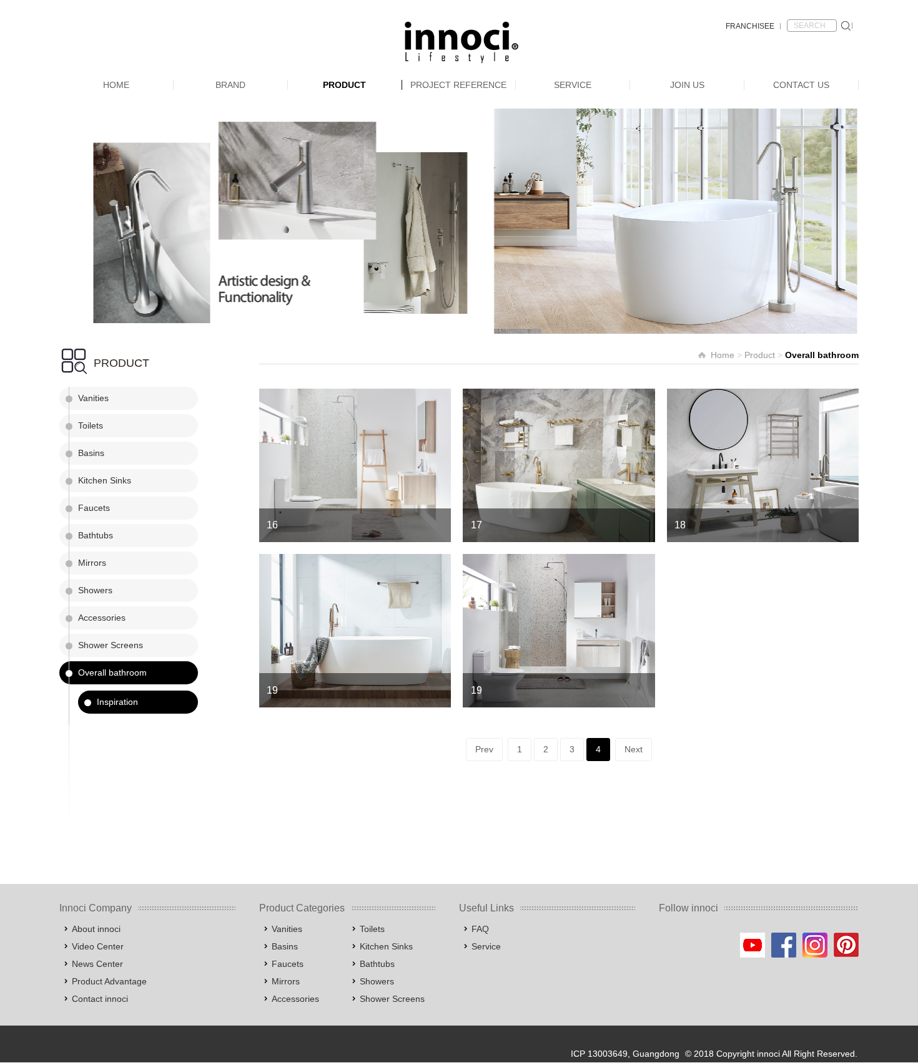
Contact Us (801, 85)
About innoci (96, 929)
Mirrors (92, 563)
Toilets (90, 425)
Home (116, 85)
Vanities (93, 398)
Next (633, 749)
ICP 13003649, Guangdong (625, 1054)
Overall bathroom (112, 672)
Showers (95, 590)
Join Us (687, 85)
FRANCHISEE (750, 26)
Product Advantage (109, 981)
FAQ (480, 929)
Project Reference (458, 85)
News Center (97, 964)
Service (572, 85)
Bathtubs (95, 535)
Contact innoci (100, 999)
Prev (484, 749)
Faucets (94, 508)
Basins (91, 453)
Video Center (98, 946)
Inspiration (117, 702)
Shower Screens (110, 645)
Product (344, 85)
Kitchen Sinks (104, 480)
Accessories (102, 618)
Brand (230, 85)
